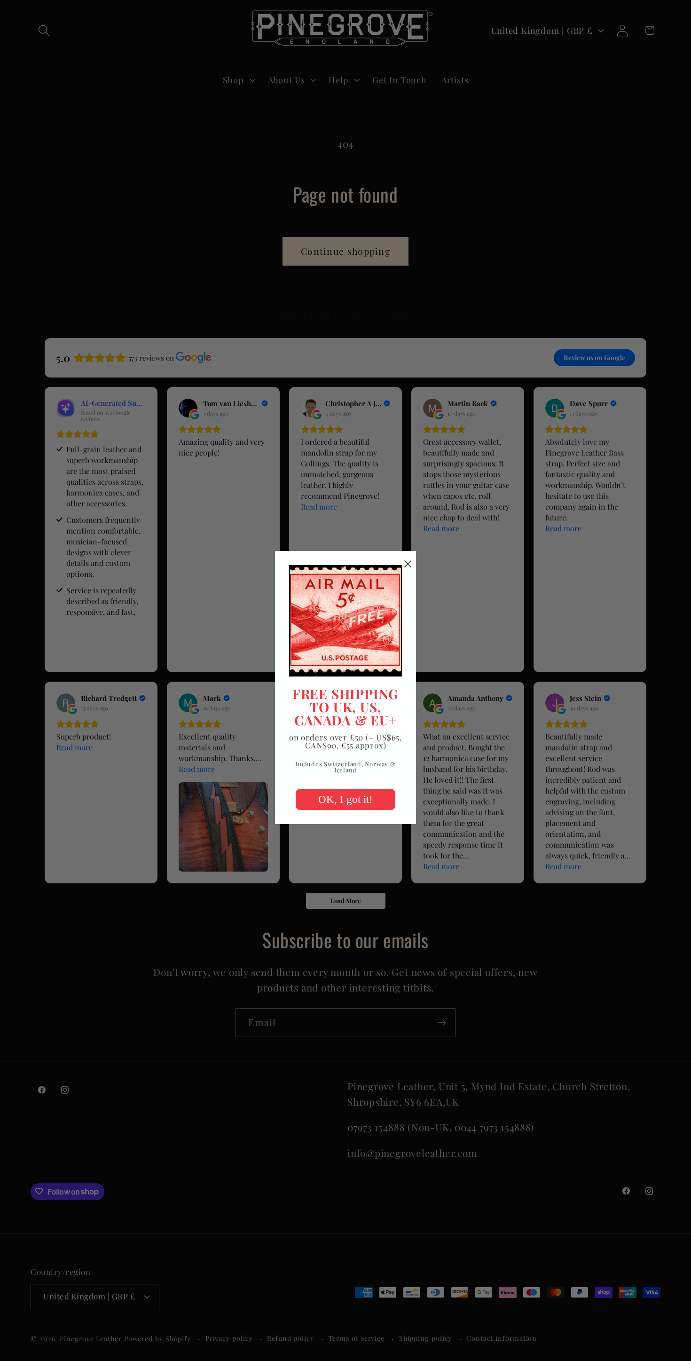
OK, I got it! (345, 799)
